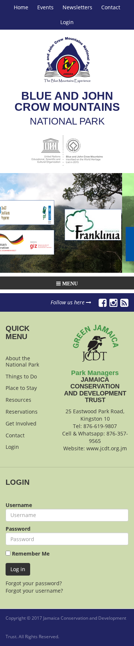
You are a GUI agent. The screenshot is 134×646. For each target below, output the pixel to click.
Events (45, 7)
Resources (18, 399)
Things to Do (21, 376)
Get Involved (21, 423)
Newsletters (77, 7)
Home (21, 7)
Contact (110, 7)
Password (18, 528)
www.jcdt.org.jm (106, 448)
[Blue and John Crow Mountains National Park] (67, 60)
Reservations (22, 411)
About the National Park (22, 361)
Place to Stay (21, 387)
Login (67, 22)
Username (19, 504)
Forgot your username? (34, 590)
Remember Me (30, 553)
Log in (17, 569)
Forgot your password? (34, 583)
